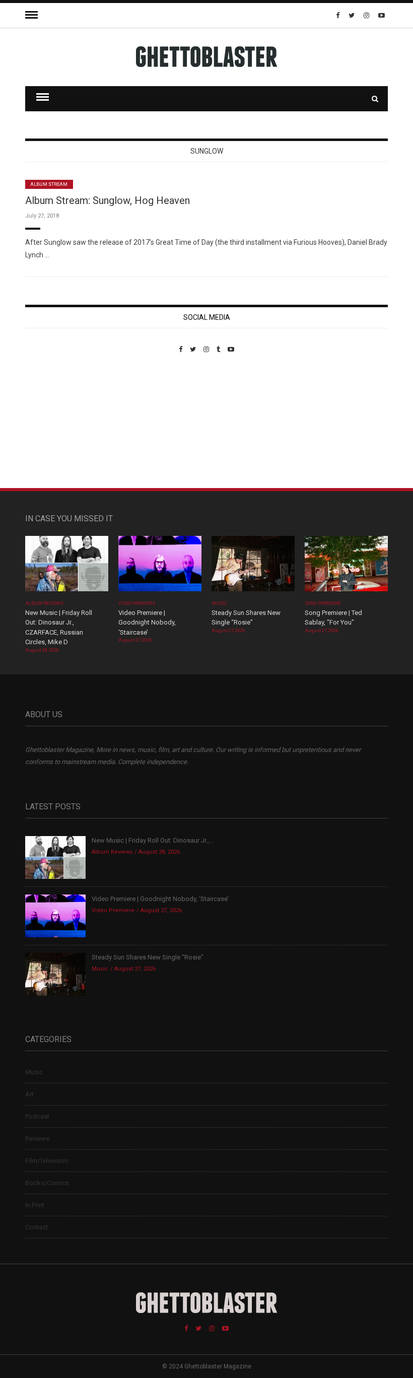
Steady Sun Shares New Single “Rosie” (147, 957)
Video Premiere (136, 603)
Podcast (37, 1116)
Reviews (37, 1138)
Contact (36, 1227)
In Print (34, 1205)
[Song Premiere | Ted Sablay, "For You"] (346, 567)
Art (29, 1094)
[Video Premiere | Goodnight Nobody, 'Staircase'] (159, 567)
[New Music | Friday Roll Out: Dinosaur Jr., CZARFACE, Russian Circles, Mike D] (66, 567)
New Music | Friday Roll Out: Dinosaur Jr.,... (153, 840)
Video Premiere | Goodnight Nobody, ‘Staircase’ (147, 622)
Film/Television (46, 1160)
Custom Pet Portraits (54, 422)
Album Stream (49, 184)
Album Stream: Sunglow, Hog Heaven (107, 200)
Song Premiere (323, 603)
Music (219, 603)
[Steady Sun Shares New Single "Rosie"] (253, 567)
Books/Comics (47, 1183)
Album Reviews (44, 603)
